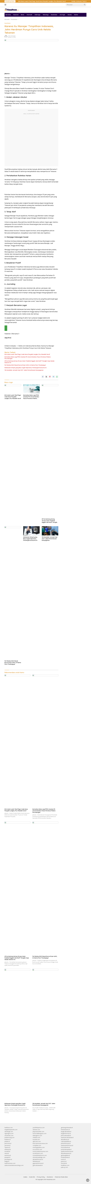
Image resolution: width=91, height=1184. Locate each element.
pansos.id (63, 1161)
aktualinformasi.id (38, 1159)
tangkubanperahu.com (11, 1129)
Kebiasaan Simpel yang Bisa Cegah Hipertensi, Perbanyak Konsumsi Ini (25, 367)
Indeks (25, 1177)
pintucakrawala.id (66, 1135)
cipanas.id (7, 1147)
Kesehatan (54, 15)
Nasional (15, 15)
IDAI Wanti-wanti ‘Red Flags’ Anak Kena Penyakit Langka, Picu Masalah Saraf (27, 354)
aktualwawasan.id (66, 1153)
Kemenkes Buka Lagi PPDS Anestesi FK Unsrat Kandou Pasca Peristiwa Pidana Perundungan (28, 357)
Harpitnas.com (51, 1179)
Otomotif (29, 15)
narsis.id (63, 1159)
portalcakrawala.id (66, 1149)
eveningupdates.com (39, 1147)
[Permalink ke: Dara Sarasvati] (6, 36)
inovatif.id (7, 1151)
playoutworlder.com (38, 1131)
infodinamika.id (65, 1157)
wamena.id (8, 1155)
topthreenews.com (10, 1163)
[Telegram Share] (53, 376)
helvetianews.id (65, 1129)
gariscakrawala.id (37, 1165)
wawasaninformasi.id (67, 1145)
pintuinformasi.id (65, 1143)
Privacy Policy (41, 1177)
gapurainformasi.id (38, 1163)
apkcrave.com (37, 1141)
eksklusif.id (8, 1149)
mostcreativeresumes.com (40, 1151)
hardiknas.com (65, 1165)
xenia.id (7, 1153)
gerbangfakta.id (65, 1155)
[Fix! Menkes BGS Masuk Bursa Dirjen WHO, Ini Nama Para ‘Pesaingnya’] (13, 592)
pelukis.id (7, 1141)
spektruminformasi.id (67, 1151)
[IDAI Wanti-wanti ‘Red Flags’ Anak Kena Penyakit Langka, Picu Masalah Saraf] (13, 388)
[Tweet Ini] (46, 376)
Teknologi (45, 15)
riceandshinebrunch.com (40, 1155)
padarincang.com (9, 1137)
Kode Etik (32, 1177)
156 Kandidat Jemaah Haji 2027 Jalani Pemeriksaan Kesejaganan (24, 370)
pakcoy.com (64, 1167)
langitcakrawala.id (66, 1131)
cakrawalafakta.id (66, 1141)
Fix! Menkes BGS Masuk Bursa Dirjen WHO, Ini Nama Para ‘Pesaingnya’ (25, 365)
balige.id (7, 1161)
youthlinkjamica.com (39, 1127)
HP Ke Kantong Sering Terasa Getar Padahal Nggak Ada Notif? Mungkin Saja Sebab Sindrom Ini (29, 361)
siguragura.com (9, 1133)
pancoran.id (8, 1143)
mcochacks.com (37, 1149)
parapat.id (7, 1157)
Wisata (70, 15)
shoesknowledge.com (39, 1157)
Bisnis (22, 15)
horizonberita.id (65, 1147)
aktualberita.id (65, 1139)
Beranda (8, 15)
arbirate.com (36, 1129)
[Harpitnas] (12, 9)
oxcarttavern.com (38, 1153)
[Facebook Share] (42, 376)
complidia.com (37, 1145)
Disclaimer (50, 1177)
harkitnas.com (9, 1127)
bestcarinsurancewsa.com (40, 1143)
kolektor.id (7, 1139)
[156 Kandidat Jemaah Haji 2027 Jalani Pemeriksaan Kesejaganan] (50, 530)
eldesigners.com (37, 1135)
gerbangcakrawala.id (67, 1127)
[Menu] (6, 4)
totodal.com (36, 1139)
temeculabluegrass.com (39, 1133)
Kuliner (76, 15)
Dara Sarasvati (11, 36)
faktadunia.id (36, 1161)
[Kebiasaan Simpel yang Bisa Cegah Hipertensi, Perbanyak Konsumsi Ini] (31, 530)
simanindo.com (9, 1135)
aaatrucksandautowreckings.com (14, 1165)
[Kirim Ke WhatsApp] (57, 376)
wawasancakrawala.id (67, 1137)
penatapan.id (8, 1159)
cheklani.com (36, 1137)
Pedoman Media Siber (61, 1177)
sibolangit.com (9, 1131)
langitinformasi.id (66, 1133)
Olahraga (37, 15)
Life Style (62, 15)
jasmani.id (7, 1145)
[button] (84, 4)
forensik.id (64, 1163)
